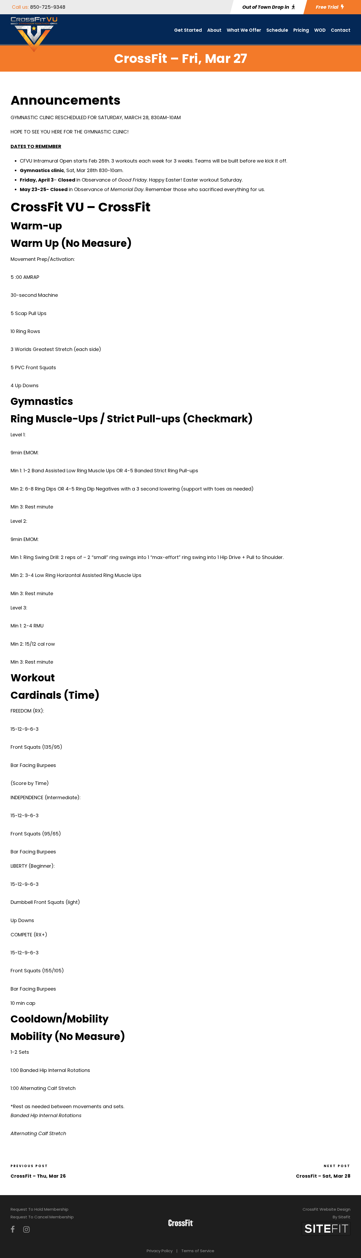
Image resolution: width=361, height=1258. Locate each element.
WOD (320, 30)
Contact (340, 30)
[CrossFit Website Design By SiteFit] (326, 1228)
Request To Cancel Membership (42, 1217)
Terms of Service (197, 1251)
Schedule (277, 30)
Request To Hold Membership (39, 1209)
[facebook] (13, 1230)
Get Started (188, 30)
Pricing (301, 30)
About (214, 30)
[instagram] (26, 1230)
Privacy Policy (160, 1251)
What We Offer (244, 30)
